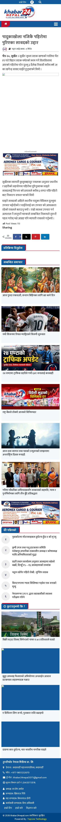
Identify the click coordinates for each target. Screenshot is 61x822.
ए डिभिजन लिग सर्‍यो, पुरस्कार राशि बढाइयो (23, 713)
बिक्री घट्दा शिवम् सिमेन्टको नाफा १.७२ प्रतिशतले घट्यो (29, 640)
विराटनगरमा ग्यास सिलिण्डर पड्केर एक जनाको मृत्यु (34, 585)
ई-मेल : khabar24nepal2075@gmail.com (26, 778)
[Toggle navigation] (56, 24)
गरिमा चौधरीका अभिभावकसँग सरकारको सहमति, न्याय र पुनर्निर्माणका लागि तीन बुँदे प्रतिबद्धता (29, 492)
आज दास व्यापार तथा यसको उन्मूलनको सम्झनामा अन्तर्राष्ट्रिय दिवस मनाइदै (26, 453)
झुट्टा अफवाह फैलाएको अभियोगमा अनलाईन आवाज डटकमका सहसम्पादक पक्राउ (27, 678)
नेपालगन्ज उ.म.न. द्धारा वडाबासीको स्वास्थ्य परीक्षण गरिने (32, 595)
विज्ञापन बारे (31, 808)
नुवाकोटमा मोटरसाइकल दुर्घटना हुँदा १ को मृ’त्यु (34, 537)
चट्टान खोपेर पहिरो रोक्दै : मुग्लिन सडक (30, 572)
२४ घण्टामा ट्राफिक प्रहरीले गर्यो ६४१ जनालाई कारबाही (28, 373)
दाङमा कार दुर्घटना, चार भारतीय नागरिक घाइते (24, 750)
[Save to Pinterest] (36, 237)
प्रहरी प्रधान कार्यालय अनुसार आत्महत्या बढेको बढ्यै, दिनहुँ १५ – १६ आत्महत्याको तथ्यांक (33, 563)
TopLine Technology (37, 819)
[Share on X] (26, 237)
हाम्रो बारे (19, 808)
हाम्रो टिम (22, 2)
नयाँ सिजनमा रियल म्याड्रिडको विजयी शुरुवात (24, 334)
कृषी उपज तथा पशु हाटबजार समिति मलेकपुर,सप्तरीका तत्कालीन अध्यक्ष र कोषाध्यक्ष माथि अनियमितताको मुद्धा (34, 551)
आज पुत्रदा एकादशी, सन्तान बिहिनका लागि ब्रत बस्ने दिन (29, 295)
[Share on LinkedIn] (45, 237)
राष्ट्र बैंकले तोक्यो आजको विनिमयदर (19, 412)
